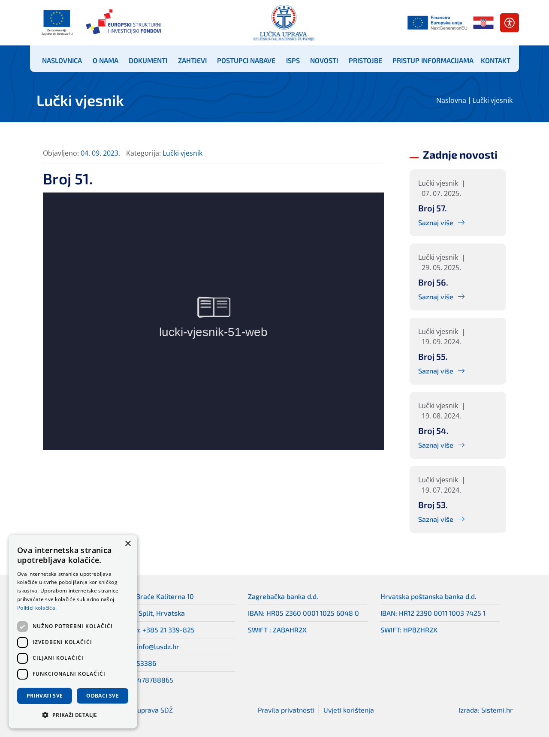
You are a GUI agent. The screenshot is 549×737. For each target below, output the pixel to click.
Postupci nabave (246, 60)
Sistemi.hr (497, 710)
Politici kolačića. (37, 607)
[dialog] (73, 631)
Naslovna (451, 100)
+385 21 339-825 (168, 630)
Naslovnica (62, 60)
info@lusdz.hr (158, 646)
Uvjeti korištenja (348, 710)
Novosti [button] (324, 60)
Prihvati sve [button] (45, 695)
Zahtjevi (192, 60)
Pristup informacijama (433, 60)
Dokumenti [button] (148, 60)
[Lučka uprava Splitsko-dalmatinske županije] (284, 22)
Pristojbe (365, 60)
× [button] (127, 544)
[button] (73, 715)
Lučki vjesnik (493, 100)
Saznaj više (435, 222)
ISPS (293, 60)
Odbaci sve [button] (102, 695)
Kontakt (495, 60)
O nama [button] (105, 60)
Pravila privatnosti (286, 710)
